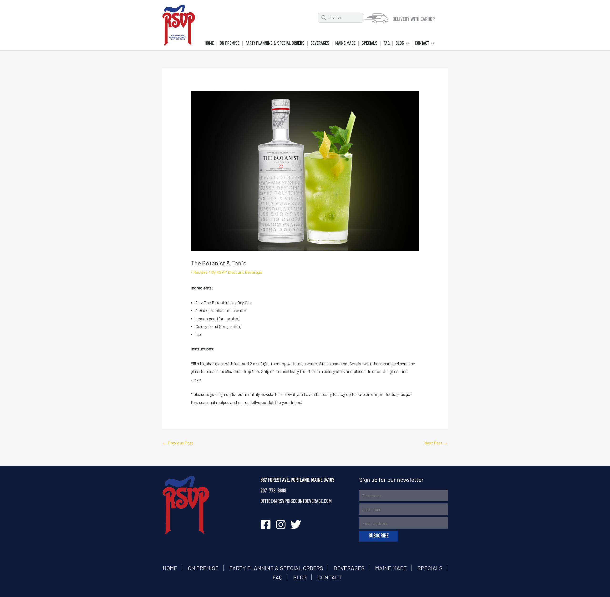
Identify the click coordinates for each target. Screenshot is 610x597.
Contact (329, 577)
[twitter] (297, 524)
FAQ (277, 577)
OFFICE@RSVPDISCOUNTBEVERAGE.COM (296, 502)
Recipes (200, 272)
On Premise (203, 567)
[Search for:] (341, 17)
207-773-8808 (273, 491)
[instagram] (282, 524)
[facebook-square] (267, 524)
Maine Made (391, 567)
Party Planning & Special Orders (276, 567)
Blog (300, 577)
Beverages (349, 567)
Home (170, 567)
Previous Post (178, 442)
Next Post (435, 442)
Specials (429, 567)
